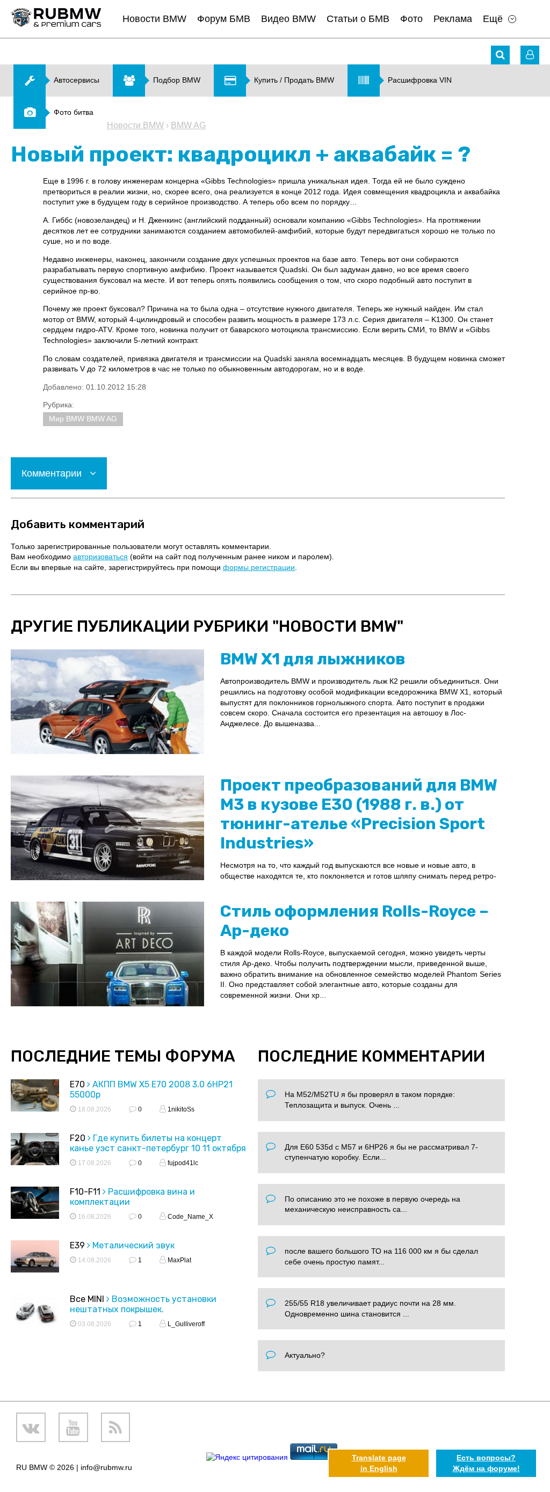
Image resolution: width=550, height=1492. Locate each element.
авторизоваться (100, 556)
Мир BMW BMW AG (83, 418)
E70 (77, 1084)
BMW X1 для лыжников (313, 659)
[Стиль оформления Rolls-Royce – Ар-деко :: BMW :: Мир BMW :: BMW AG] (107, 954)
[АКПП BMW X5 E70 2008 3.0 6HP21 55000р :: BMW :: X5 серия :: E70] (35, 1097)
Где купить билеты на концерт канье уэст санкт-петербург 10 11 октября (158, 1143)
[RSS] (116, 1427)
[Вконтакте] (31, 1427)
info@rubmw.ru (106, 1467)
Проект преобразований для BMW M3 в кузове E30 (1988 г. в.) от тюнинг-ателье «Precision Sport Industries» (358, 814)
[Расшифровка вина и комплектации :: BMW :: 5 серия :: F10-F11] (35, 1204)
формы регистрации (259, 567)
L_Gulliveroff (185, 1324)
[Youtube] (73, 1427)
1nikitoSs (180, 1109)
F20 (77, 1138)
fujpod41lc (182, 1163)
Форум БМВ (223, 18)
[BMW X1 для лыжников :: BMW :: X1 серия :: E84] (107, 701)
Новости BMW (154, 18)
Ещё (493, 18)
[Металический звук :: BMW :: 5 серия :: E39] (35, 1258)
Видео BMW (288, 18)
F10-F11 (85, 1192)
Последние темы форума (123, 1056)
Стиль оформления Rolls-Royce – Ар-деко (354, 921)
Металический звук (133, 1245)
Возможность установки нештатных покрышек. (143, 1304)
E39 (77, 1245)
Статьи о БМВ (358, 18)
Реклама (452, 18)
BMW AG (188, 125)
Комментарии (52, 473)
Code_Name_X (189, 1216)
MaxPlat (178, 1260)
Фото (411, 18)
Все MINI (87, 1299)
